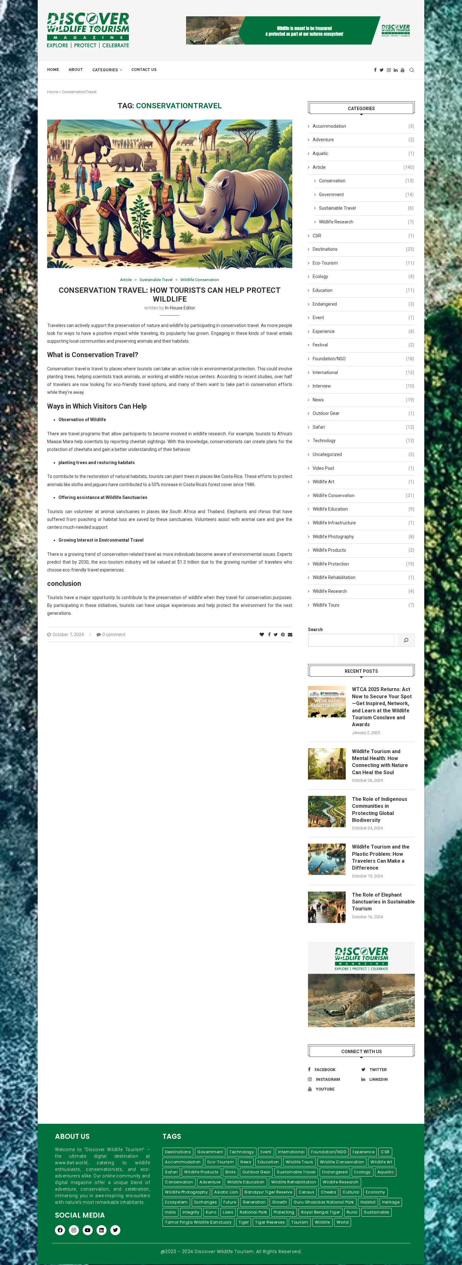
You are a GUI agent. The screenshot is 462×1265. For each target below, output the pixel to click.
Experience (363, 331)
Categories (105, 70)
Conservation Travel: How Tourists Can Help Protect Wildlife (170, 294)
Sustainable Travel (156, 279)
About (76, 69)
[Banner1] (361, 984)
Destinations (363, 249)
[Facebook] (375, 70)
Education (363, 290)
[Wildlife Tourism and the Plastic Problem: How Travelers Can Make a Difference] (327, 859)
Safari (363, 427)
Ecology (363, 276)
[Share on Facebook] (269, 634)
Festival (363, 344)
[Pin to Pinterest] (283, 634)
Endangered (363, 304)
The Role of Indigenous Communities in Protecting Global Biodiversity (379, 809)
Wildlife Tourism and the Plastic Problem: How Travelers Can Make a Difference (381, 857)
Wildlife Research (366, 221)
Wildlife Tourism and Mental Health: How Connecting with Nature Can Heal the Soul (380, 761)
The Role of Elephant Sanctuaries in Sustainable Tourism (383, 902)
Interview (363, 386)
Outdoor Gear (363, 413)
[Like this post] (262, 634)
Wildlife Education (363, 509)
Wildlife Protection (363, 563)
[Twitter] (382, 70)
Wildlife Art (363, 481)
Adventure (363, 139)
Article (126, 279)
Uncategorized (363, 454)
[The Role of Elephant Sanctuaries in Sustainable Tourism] (327, 907)
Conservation (366, 180)
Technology (363, 440)
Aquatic (363, 153)
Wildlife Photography (363, 536)
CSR (363, 235)
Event (363, 317)
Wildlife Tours (363, 605)
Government (366, 194)
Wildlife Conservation (199, 279)
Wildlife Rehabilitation (363, 577)
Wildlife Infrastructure (363, 522)
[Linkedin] (396, 70)
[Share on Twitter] (276, 634)
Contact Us (144, 69)
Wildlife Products (363, 550)
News (363, 399)
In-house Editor (180, 307)
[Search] (406, 640)
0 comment (113, 634)
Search (315, 629)
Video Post (363, 468)
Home (53, 69)
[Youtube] (402, 70)
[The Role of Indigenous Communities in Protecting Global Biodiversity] (327, 811)
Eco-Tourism (363, 262)
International (363, 372)
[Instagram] (389, 70)
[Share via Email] (290, 634)
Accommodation (363, 126)
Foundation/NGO (363, 358)
